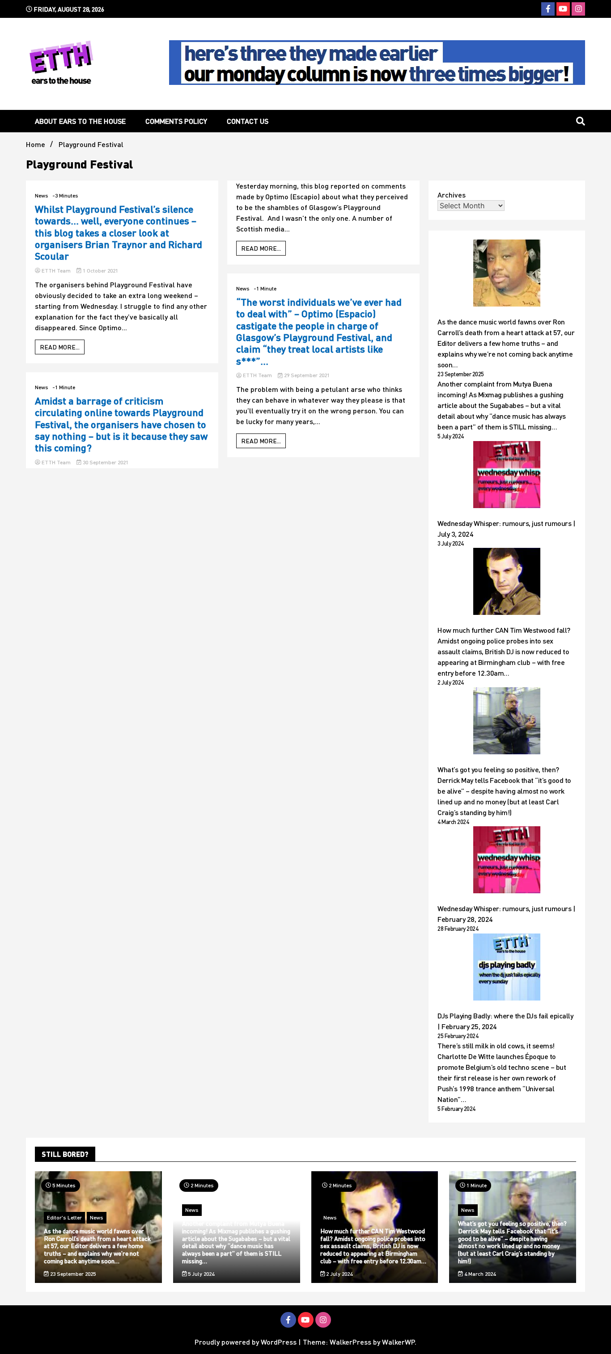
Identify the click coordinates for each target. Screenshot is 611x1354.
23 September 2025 (72, 1273)
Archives (451, 194)
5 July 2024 (200, 1273)
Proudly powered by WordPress (246, 1341)
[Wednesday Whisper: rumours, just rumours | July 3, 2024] (506, 476)
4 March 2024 (479, 1273)
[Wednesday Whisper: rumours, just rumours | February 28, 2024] (506, 861)
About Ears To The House (80, 121)
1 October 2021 (99, 270)
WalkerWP (398, 1341)
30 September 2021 (104, 462)
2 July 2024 (338, 1273)
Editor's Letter (64, 1217)
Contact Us (247, 121)
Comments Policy (176, 121)
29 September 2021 (306, 375)
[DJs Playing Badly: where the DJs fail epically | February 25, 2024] (506, 968)
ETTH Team (56, 270)
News (41, 195)
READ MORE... (60, 347)
